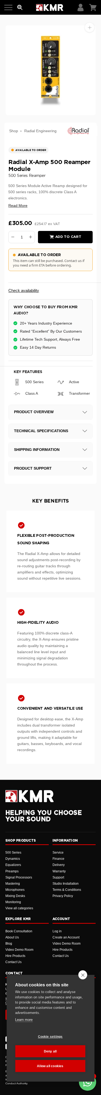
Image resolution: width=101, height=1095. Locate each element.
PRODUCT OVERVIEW (34, 412)
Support (58, 877)
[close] (82, 974)
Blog (8, 943)
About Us (12, 937)
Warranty (59, 871)
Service (58, 852)
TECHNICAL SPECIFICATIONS (41, 431)
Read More (17, 205)
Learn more (24, 1020)
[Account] (80, 7)
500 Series (13, 852)
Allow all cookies (50, 1066)
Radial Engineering (40, 131)
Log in (57, 931)
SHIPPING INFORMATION (37, 449)
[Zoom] (89, 27)
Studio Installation (66, 883)
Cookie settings (50, 1037)
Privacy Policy (63, 896)
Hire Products (15, 956)
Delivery (59, 865)
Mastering (12, 883)
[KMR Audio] (49, 7)
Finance (58, 859)
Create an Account (66, 937)
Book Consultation (18, 931)
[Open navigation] (8, 7)
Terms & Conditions (67, 890)
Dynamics (12, 859)
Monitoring (13, 902)
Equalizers (13, 865)
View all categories (19, 908)
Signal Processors (18, 877)
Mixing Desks (15, 896)
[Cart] (93, 7)
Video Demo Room (19, 950)
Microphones (15, 890)
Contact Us (13, 962)
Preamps (12, 871)
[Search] (20, 7)
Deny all (50, 1051)
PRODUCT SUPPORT (33, 468)
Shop (13, 131)
